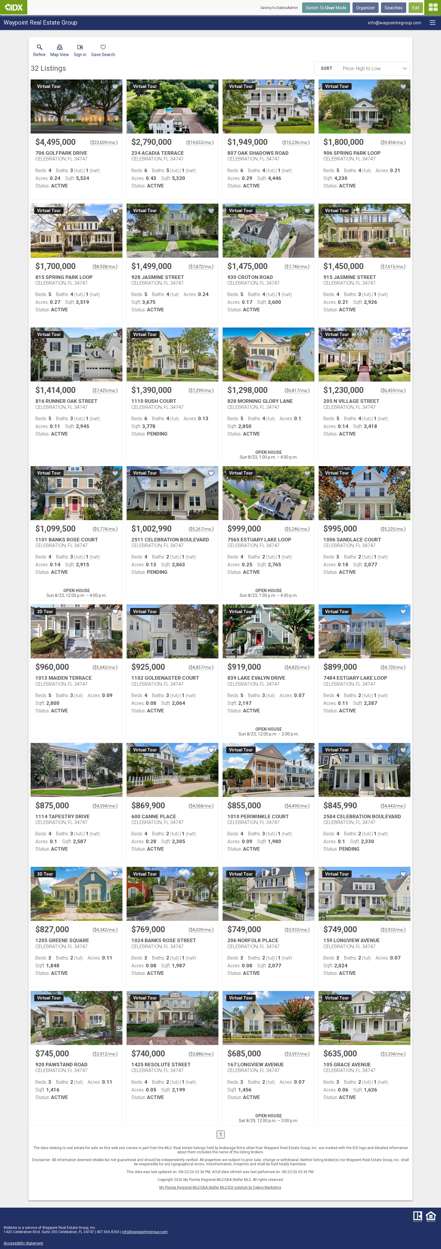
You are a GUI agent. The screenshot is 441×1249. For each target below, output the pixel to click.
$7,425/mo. (105, 390)
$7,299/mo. (201, 390)
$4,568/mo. (201, 806)
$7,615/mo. (393, 266)
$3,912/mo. (105, 1054)
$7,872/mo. (201, 266)
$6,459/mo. (393, 390)
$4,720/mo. (393, 667)
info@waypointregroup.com (145, 1232)
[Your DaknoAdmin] (13, 7)
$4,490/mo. (297, 806)
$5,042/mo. (105, 667)
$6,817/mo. (297, 390)
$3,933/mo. (297, 929)
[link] (39, 51)
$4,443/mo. (393, 806)
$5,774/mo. (105, 529)
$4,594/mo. (105, 806)
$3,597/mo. (297, 1054)
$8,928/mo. (105, 266)
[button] (60, 51)
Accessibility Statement (23, 1243)
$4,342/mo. (105, 929)
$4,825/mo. (297, 667)
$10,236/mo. (296, 142)
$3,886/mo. (201, 1054)
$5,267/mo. (201, 529)
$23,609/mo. (104, 142)
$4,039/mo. (201, 929)
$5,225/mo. (393, 529)
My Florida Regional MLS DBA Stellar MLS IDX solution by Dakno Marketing (220, 1187)
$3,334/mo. (393, 1054)
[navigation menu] (432, 7)
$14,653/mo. (200, 142)
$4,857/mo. (201, 667)
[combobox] (372, 68)
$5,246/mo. (297, 529)
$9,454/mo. (393, 142)
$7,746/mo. (297, 266)
